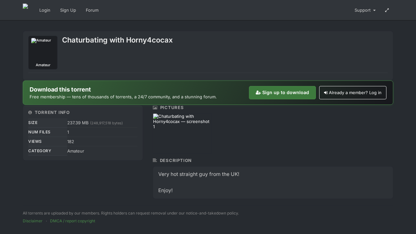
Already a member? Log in (355, 92)
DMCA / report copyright (72, 220)
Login (44, 10)
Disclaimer (33, 220)
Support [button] (363, 10)
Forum (92, 10)
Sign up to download (285, 92)
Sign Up (68, 10)
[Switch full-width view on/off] (387, 10)
